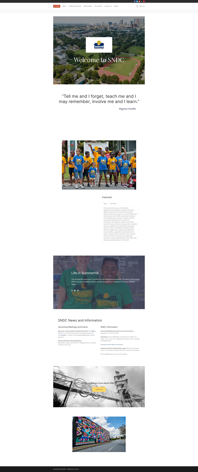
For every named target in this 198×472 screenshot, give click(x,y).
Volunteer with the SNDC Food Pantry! (112, 344)
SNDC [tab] (105, 203)
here (93, 331)
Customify (76, 469)
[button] (99, 389)
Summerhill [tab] (113, 203)
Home (57, 6)
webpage (63, 335)
